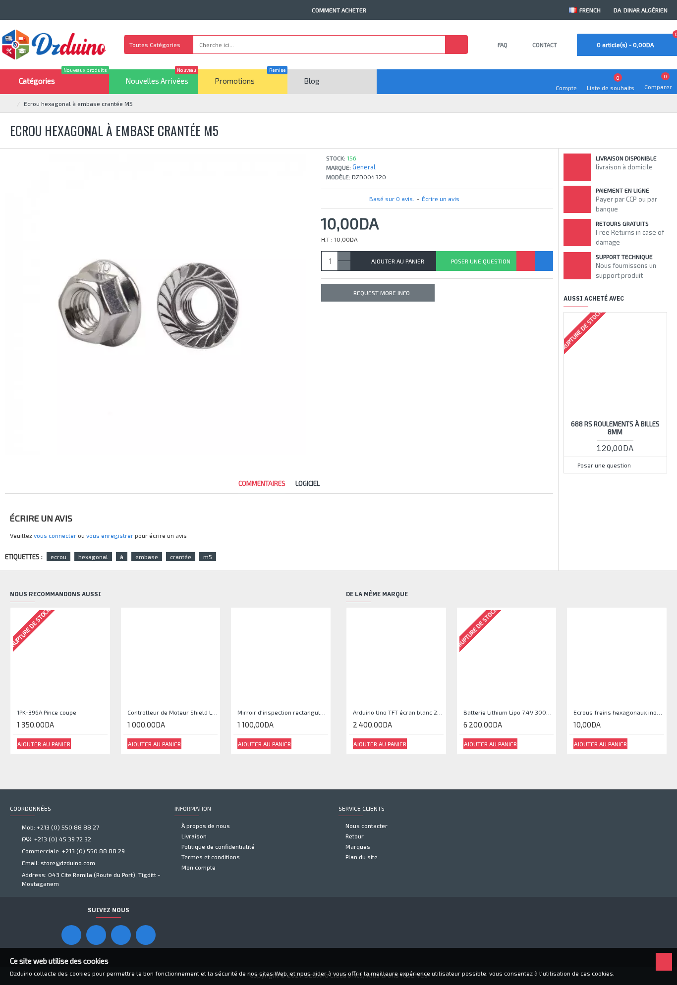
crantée (180, 556)
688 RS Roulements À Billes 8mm (615, 428)
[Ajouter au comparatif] (544, 261)
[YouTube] (96, 935)
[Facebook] (71, 935)
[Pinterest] (121, 935)
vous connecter (55, 535)
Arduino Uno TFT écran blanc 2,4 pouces (398, 712)
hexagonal (93, 556)
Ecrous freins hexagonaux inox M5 (618, 712)
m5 (207, 556)
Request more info (381, 292)
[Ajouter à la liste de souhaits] (525, 261)
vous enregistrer (109, 535)
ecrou (58, 556)
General (364, 167)
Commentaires (261, 483)
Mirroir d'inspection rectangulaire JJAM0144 (282, 712)
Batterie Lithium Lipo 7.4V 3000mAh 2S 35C (508, 712)
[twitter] (146, 935)
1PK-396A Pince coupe (46, 712)
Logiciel (307, 483)
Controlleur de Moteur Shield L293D (172, 712)
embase (146, 556)
